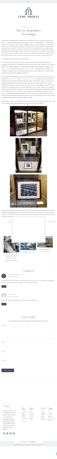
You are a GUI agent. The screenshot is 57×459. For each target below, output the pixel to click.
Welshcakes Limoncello (14, 274)
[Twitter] (7, 433)
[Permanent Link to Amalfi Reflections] (28, 249)
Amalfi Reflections (28, 252)
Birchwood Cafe (29, 69)
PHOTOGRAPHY (24, 27)
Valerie (9, 294)
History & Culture (43, 413)
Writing (50, 414)
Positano (32, 414)
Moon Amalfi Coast (23, 415)
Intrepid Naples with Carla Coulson (45, 250)
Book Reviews (51, 416)
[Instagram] (13, 433)
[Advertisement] (28, 389)
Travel (42, 411)
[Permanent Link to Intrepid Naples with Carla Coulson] (45, 247)
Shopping (43, 419)
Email (3, 351)
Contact (24, 421)
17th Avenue (39, 444)
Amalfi (31, 412)
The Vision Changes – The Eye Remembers (22, 78)
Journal (24, 412)
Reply (3, 286)
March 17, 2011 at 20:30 (13, 296)
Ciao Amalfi (28, 12)
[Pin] (54, 221)
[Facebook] (4, 433)
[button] (28, 1)
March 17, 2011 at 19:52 (13, 276)
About (50, 412)
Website (3, 360)
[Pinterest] (10, 433)
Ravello (31, 416)
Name (3, 342)
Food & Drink (43, 417)
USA (48, 221)
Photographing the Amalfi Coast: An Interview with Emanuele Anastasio (11, 258)
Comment (4, 325)
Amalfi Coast (31, 418)
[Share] (50, 221)
